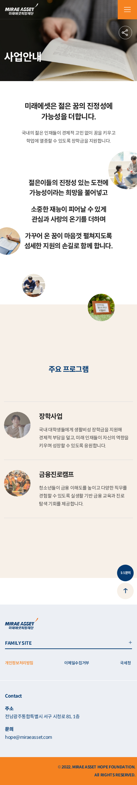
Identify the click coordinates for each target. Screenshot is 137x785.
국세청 (125, 662)
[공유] (125, 32)
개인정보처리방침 (19, 662)
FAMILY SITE (18, 643)
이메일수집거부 (76, 662)
